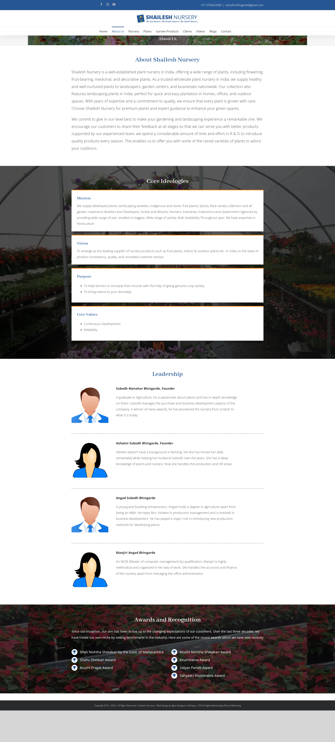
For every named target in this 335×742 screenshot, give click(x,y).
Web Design (162, 705)
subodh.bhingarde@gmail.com (244, 5)
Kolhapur (192, 705)
